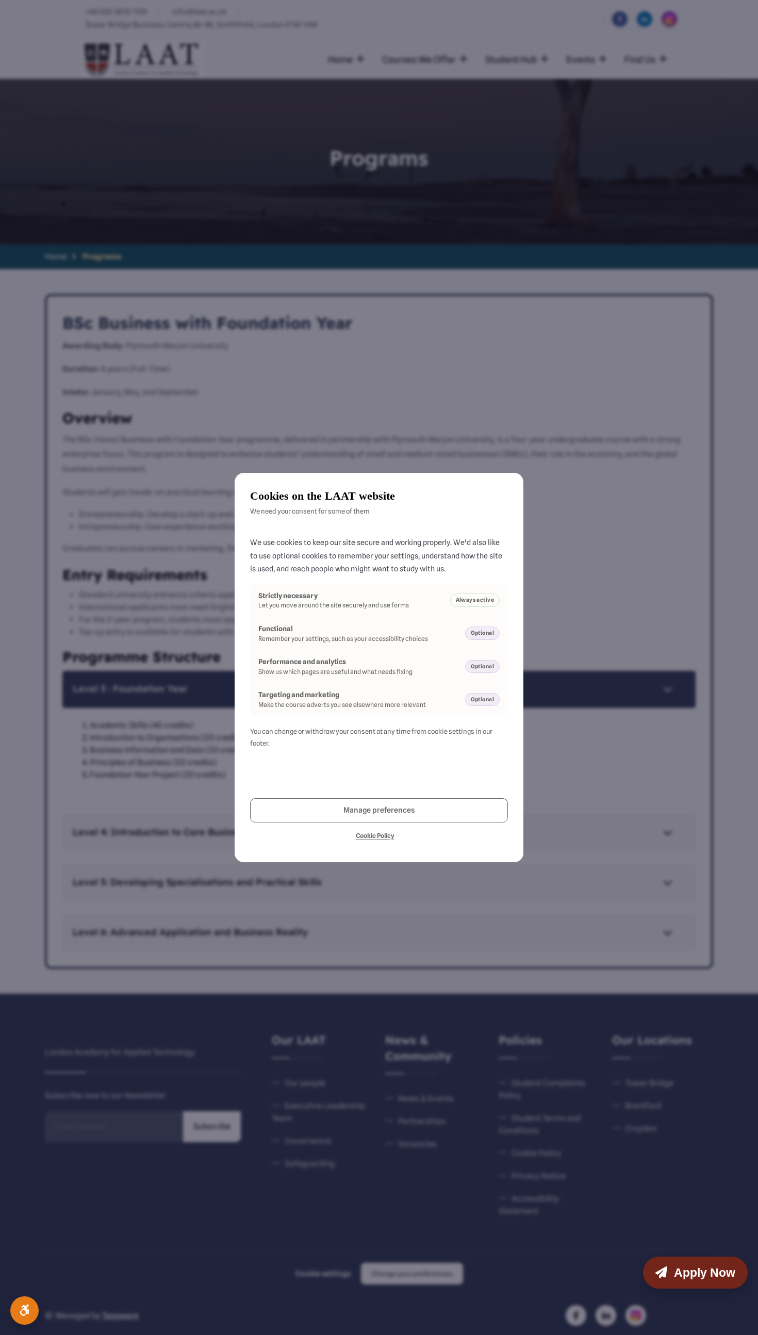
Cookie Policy (375, 835)
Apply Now (703, 1272)
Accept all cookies (313, 780)
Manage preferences (379, 809)
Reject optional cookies (445, 780)
